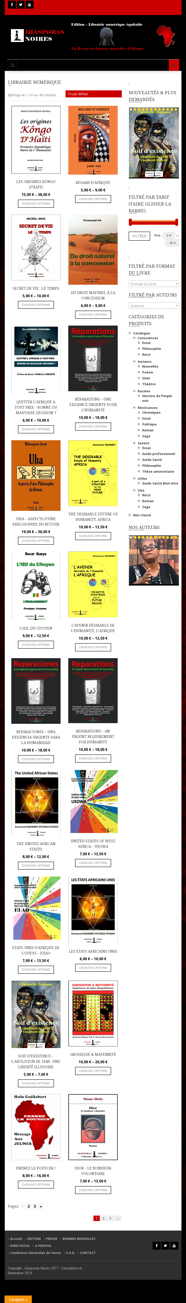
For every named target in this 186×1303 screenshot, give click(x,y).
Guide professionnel (158, 454)
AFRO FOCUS (20, 1246)
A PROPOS (43, 1246)
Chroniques (151, 412)
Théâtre (149, 384)
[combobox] (154, 284)
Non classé (142, 515)
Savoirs (143, 443)
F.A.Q (70, 1253)
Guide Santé (152, 459)
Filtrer (139, 236)
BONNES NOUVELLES (79, 1238)
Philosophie (151, 348)
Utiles (142, 478)
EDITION (34, 1238)
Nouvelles (150, 366)
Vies (141, 490)
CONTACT (88, 1253)
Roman (148, 430)
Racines (144, 391)
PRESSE (51, 1238)
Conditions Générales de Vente (35, 1253)
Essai (146, 343)
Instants (145, 361)
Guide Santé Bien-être (160, 483)
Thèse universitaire (158, 471)
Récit (146, 354)
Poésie (147, 372)
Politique (149, 424)
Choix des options (36, 203)
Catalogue (141, 333)
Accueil (16, 1238)
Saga (146, 436)
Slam (146, 378)
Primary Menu (12, 65)
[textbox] (154, 284)
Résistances (148, 407)
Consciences (148, 338)
